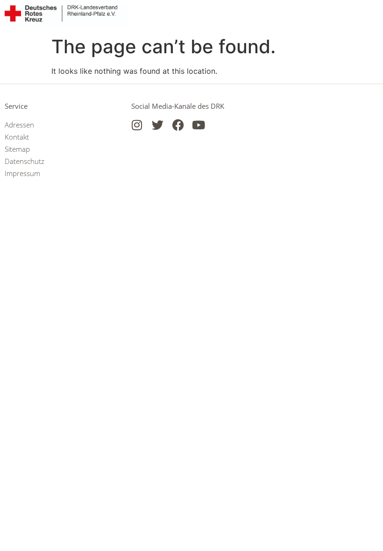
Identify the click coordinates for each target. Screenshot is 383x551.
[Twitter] (157, 125)
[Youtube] (199, 125)
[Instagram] (137, 125)
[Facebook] (178, 125)
